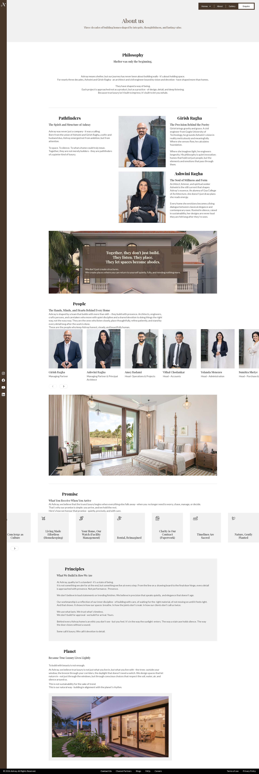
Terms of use (232, 771)
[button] (206, 6)
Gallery (232, 6)
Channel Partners (124, 771)
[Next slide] (63, 386)
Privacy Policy (249, 771)
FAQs (147, 771)
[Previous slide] (53, 386)
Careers (158, 771)
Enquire (246, 6)
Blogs (138, 771)
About (220, 6)
